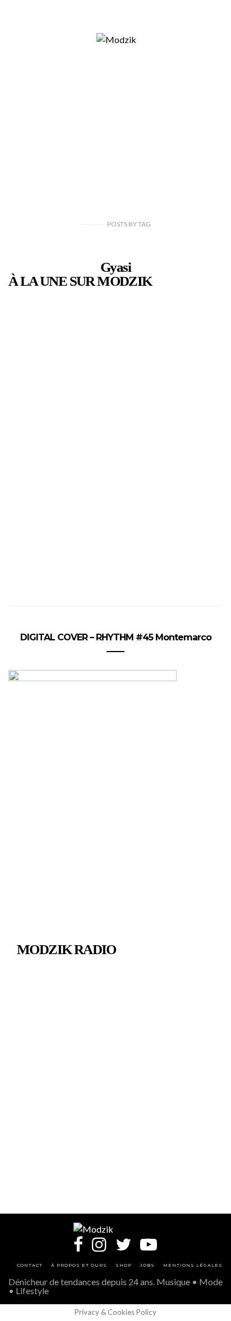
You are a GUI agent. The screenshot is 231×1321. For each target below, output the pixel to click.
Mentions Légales (193, 1265)
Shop (124, 1265)
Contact (30, 1265)
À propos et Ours (79, 1265)
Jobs (147, 1265)
